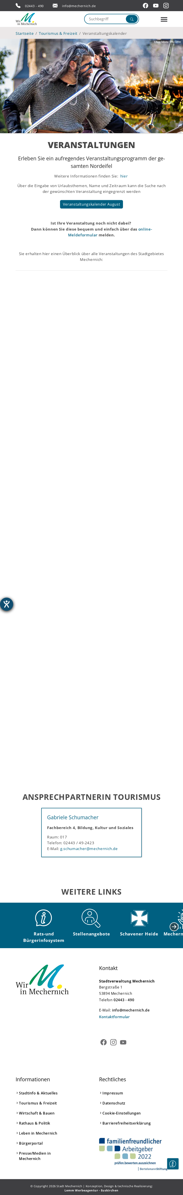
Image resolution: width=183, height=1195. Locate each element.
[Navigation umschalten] (164, 19)
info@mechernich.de (79, 6)
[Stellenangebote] (91, 918)
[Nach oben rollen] (173, 1177)
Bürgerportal (31, 1143)
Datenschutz (113, 1103)
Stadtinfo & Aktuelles (38, 1093)
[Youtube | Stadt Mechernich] (156, 5)
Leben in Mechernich (38, 1133)
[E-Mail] (55, 5)
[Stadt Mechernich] (35, 19)
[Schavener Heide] (139, 918)
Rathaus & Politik (34, 1123)
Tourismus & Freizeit (38, 1103)
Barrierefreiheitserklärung (126, 1123)
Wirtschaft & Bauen (37, 1113)
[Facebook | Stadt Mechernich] (146, 5)
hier (123, 176)
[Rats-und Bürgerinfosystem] (44, 918)
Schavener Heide (139, 934)
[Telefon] (18, 5)
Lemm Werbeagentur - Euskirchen (91, 1190)
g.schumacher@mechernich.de (89, 848)
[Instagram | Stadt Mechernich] (167, 5)
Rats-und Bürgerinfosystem (43, 937)
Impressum (112, 1093)
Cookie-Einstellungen (121, 1113)
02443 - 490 (34, 6)
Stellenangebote (91, 934)
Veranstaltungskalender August (91, 204)
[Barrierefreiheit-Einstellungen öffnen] (6, 604)
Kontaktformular (114, 1016)
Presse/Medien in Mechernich (35, 1156)
